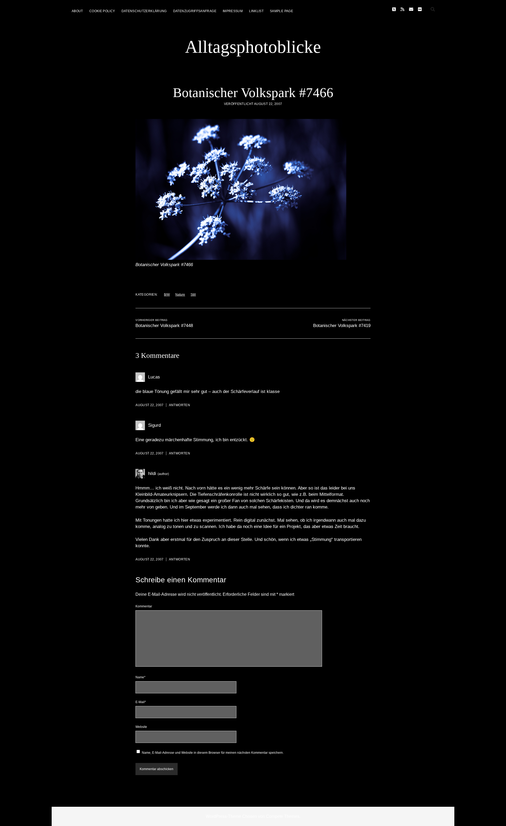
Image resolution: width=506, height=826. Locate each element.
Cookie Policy (102, 11)
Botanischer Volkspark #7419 (342, 325)
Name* (140, 677)
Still (193, 294)
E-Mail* (140, 702)
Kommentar (143, 606)
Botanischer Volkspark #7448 (164, 325)
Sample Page (281, 11)
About (77, 11)
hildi (152, 473)
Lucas (154, 377)
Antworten (179, 405)
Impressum (233, 11)
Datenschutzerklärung (144, 11)
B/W (167, 294)
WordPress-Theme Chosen (231, 816)
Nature (180, 294)
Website (141, 727)
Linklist (256, 11)
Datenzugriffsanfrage (194, 11)
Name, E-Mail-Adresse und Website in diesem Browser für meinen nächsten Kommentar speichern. (213, 753)
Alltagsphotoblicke (253, 46)
